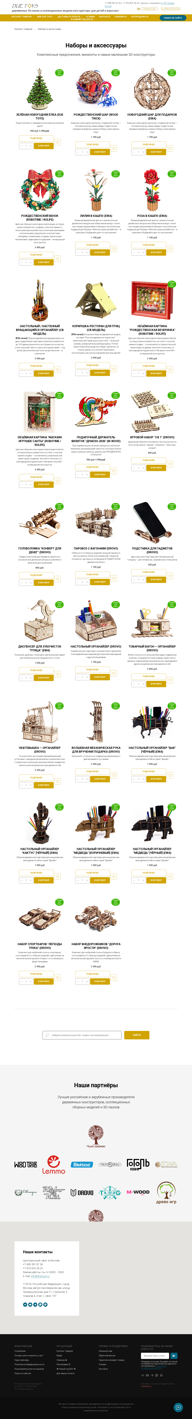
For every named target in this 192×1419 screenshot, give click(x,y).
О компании (20, 1351)
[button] (171, 8)
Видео (59, 1355)
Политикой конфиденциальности (153, 1367)
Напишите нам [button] (105, 1351)
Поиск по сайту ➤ (22, 1373)
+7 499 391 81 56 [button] (113, 3)
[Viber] (45, 1304)
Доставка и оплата (69, 16)
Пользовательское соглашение (29, 1369)
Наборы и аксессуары (49, 29)
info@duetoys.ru (40, 1276)
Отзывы (90, 16)
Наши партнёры (21, 1360)
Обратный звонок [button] (107, 1355)
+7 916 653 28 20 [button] (131, 3)
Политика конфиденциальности (29, 1364)
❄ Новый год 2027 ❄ (82, 19)
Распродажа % (139, 16)
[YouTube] (30, 1304)
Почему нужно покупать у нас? (28, 1355)
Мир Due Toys (45, 16)
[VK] (25, 1304)
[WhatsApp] (40, 1304)
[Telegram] (35, 1304)
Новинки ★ (121, 16)
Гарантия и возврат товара (111, 1360)
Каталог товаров (22, 16)
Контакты (104, 16)
